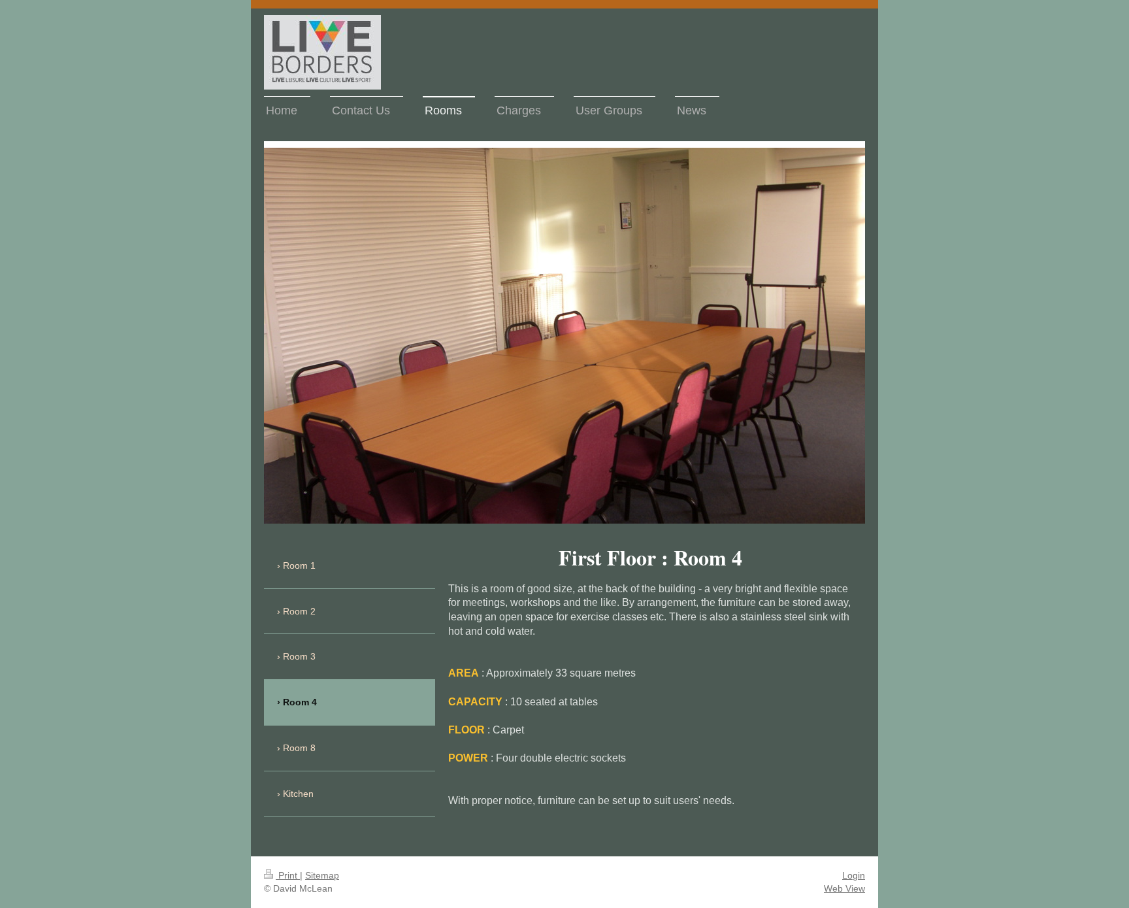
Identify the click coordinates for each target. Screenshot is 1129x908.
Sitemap (322, 875)
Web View (844, 888)
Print (288, 875)
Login (853, 875)
